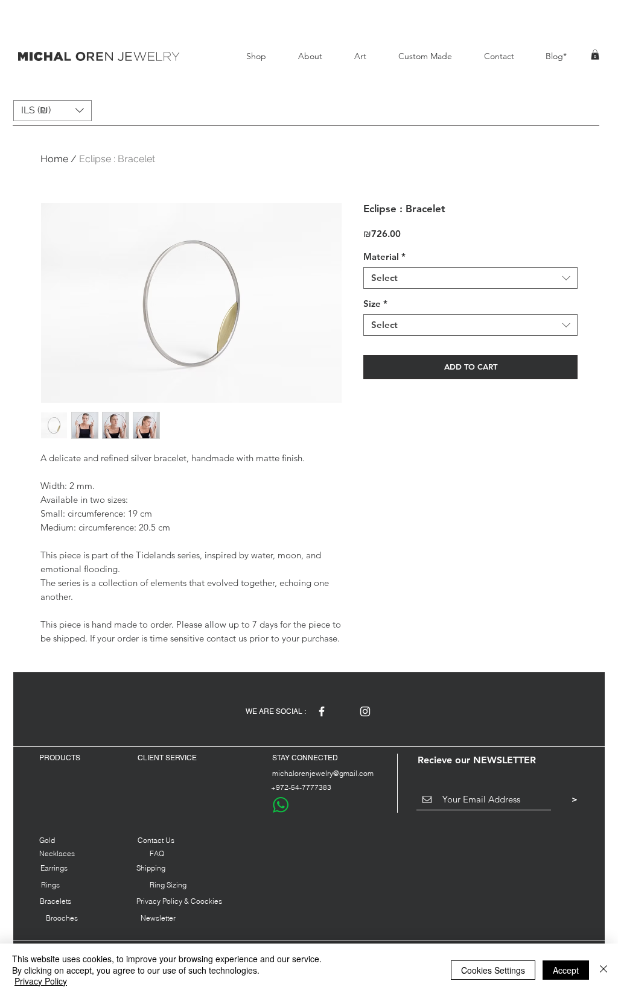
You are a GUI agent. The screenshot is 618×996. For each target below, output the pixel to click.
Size (375, 303)
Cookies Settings (493, 970)
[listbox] (52, 110)
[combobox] (470, 278)
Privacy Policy (40, 981)
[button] (595, 54)
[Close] (603, 969)
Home (54, 159)
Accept (566, 970)
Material (384, 256)
